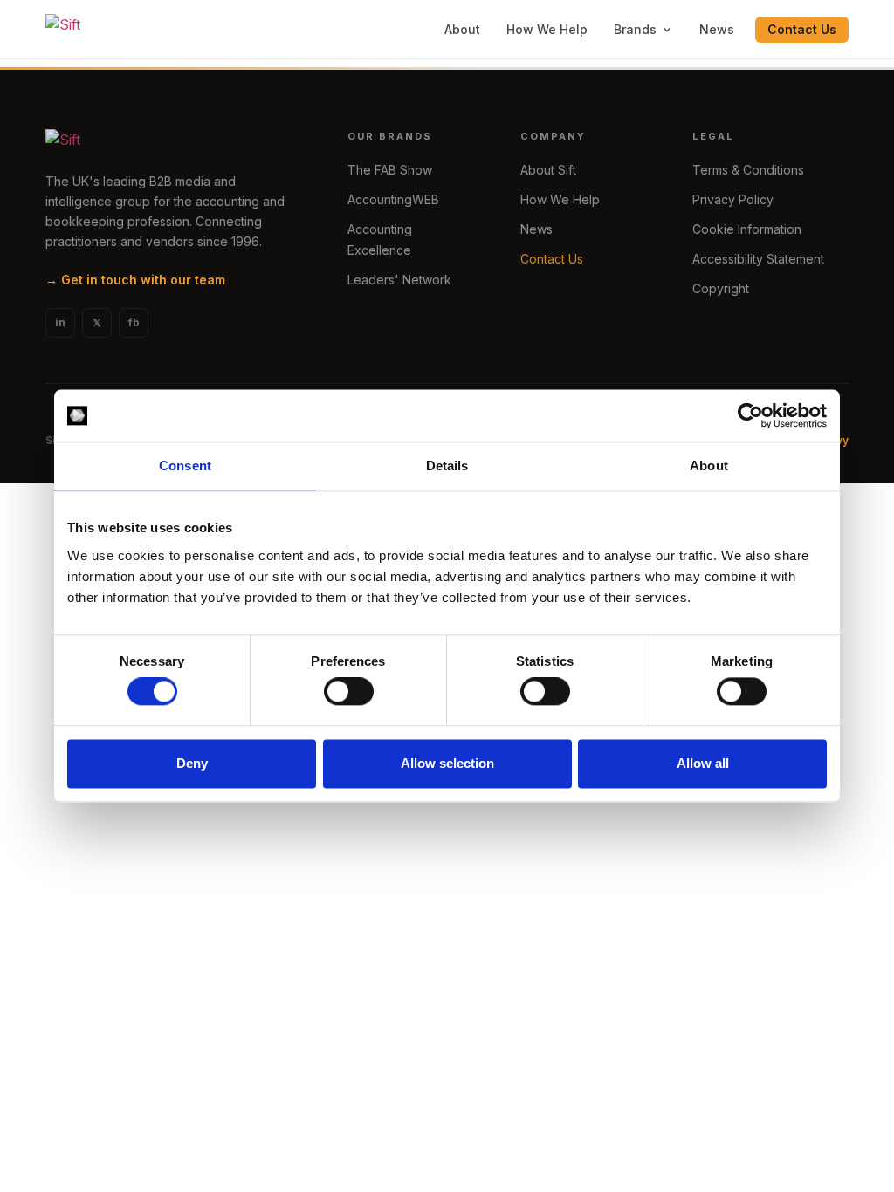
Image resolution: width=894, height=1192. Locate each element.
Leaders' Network (399, 279)
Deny (192, 763)
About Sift (548, 169)
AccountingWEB (393, 199)
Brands (635, 29)
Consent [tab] (185, 465)
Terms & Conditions (748, 169)
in (60, 322)
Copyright (720, 288)
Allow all (703, 763)
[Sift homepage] (175, 143)
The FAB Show (389, 169)
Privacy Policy (733, 199)
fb (134, 322)
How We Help (547, 29)
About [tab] (709, 465)
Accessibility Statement (758, 258)
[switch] (349, 692)
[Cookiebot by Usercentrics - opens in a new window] (750, 415)
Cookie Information (746, 229)
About (462, 29)
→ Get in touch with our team (135, 279)
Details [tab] (447, 465)
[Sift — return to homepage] (62, 29)
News (716, 29)
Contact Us (801, 29)
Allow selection (447, 763)
